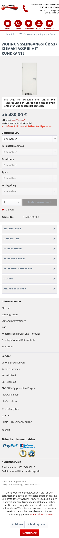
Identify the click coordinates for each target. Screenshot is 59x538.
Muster (8, 278)
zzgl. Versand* (18, 120)
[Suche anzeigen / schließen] (18, 23)
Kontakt (6, 429)
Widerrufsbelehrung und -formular (21, 333)
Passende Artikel (14, 258)
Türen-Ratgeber (10, 409)
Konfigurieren (29, 532)
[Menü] (7, 23)
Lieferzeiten (11, 238)
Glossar (6, 308)
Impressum (8, 346)
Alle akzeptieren (37, 524)
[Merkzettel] (28, 23)
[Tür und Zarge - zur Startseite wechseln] (10, 8)
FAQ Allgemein (11, 394)
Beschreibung (12, 228)
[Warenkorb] (49, 23)
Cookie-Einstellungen (13, 362)
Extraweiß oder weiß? (18, 268)
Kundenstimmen (11, 369)
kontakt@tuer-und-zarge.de (25, 471)
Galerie (6, 415)
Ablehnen (17, 524)
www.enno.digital (32, 484)
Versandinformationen (14, 320)
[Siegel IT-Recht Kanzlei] (23, 453)
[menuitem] (7, 23)
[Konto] (39, 23)
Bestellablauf (9, 381)
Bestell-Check (9, 375)
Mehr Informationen (41, 514)
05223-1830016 (27, 467)
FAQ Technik (10, 401)
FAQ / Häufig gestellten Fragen (18, 388)
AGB (4, 327)
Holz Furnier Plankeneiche (17, 421)
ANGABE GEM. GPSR (14, 288)
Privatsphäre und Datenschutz (18, 340)
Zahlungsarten (10, 314)
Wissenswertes (13, 248)
